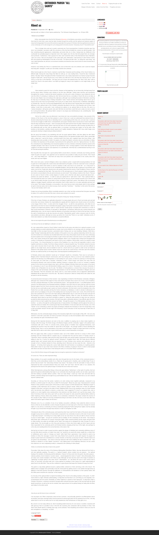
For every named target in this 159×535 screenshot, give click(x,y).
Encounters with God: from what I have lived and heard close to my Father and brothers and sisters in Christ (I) (110, 150)
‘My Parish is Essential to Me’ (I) (106, 136)
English (101, 26)
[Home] (37, 13)
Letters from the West (102, 7)
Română (33, 519)
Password (100, 191)
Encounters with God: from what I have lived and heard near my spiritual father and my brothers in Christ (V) (110, 122)
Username (100, 187)
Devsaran (58, 532)
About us (104, 3)
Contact (98, 3)
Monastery (64, 39)
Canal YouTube (86, 3)
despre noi (38, 516)
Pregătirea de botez (115, 7)
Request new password (105, 194)
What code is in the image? (104, 202)
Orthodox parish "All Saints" (45, 532)
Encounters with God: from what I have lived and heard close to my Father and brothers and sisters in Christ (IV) (110, 142)
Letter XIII (100, 176)
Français (42, 519)
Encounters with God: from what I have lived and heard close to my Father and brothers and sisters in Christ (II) (110, 159)
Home (93, 3)
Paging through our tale (115, 3)
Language (33, 513)
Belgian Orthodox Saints (88, 7)
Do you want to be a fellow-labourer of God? (110, 165)
